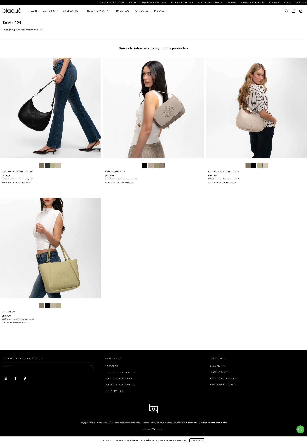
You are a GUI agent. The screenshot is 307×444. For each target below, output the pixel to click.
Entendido (197, 440)
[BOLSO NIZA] (41, 305)
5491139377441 (217, 365)
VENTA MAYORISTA (115, 391)
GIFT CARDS (141, 10)
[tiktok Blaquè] (25, 378)
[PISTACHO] (53, 165)
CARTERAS (49, 10)
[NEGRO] (47, 165)
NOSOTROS (111, 366)
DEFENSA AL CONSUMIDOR (120, 384)
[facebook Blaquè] (15, 378)
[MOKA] (41, 165)
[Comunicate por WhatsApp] (300, 429)
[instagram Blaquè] (6, 378)
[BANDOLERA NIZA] (144, 165)
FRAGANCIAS (122, 10)
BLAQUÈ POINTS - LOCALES (120, 372)
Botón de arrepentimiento (214, 422)
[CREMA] (58, 165)
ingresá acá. (192, 422)
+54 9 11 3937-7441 (219, 372)
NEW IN (33, 10)
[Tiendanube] (153, 429)
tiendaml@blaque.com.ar (223, 378)
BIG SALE (159, 10)
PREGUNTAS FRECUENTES (119, 378)
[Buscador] (286, 11)
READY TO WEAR (97, 10)
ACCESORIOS (71, 10)
